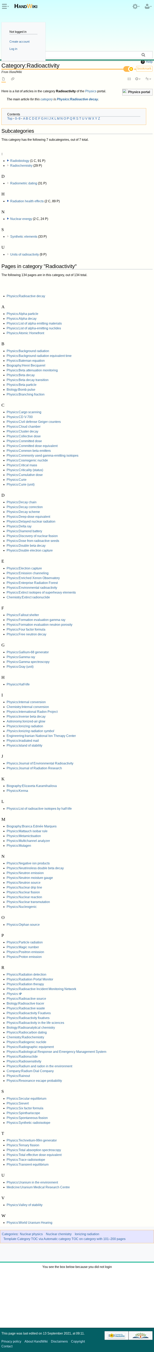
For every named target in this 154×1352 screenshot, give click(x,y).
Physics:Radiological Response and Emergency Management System (56, 1051)
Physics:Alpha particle (22, 313)
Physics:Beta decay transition (28, 380)
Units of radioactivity (24, 254)
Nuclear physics (31, 1234)
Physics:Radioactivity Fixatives (29, 1013)
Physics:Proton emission (24, 957)
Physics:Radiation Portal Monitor (30, 979)
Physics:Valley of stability (25, 1205)
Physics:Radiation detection (26, 974)
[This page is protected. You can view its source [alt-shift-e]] (129, 79)
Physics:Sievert (18, 1103)
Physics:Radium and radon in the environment (39, 1066)
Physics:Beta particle (21, 384)
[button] (137, 92)
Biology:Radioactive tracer (25, 1003)
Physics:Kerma (17, 790)
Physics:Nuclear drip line (24, 887)
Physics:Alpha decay (21, 318)
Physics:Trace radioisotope (26, 1159)
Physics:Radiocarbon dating (27, 1032)
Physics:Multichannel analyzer (28, 840)
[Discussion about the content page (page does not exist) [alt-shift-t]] (13, 79)
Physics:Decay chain (21, 502)
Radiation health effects (27, 201)
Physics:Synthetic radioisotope (28, 1122)
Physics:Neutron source (24, 882)
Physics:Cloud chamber (24, 426)
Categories (9, 1234)
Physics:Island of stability (24, 745)
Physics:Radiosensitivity (24, 1061)
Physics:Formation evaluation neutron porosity (39, 624)
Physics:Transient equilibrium (28, 1164)
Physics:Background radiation (28, 351)
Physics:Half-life (18, 684)
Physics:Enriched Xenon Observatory (33, 578)
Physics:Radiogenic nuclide (26, 1042)
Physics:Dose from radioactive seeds (33, 540)
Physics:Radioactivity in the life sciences (35, 1022)
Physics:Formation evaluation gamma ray (36, 620)
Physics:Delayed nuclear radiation (31, 521)
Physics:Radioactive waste (26, 1008)
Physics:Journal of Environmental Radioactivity (40, 763)
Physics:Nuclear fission (23, 892)
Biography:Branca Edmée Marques (32, 826)
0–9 (17, 118)
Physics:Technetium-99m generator (32, 1140)
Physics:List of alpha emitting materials (34, 323)
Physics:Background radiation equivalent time (39, 356)
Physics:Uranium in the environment (32, 1182)
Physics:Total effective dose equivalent (34, 1155)
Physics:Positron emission (25, 952)
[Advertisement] (77, 1297)
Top (9, 118)
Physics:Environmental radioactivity (32, 587)
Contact (6, 1346)
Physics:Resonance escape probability (34, 1080)
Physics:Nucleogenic (22, 906)
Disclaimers (59, 1341)
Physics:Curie (16, 479)
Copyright (78, 1341)
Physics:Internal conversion (26, 702)
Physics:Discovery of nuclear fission (32, 536)
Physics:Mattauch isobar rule (27, 831)
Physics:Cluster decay (22, 431)
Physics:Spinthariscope (23, 1113)
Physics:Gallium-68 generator (28, 652)
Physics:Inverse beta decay (26, 716)
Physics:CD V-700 (20, 417)
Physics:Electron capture (24, 568)
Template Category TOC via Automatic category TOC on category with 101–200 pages (64, 1239)
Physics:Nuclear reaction (24, 897)
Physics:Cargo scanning (24, 412)
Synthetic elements (23, 236)
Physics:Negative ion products (28, 863)
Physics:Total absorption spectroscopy (34, 1150)
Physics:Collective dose (24, 436)
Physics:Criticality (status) (25, 470)
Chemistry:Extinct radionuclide (28, 597)
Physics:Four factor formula (26, 629)
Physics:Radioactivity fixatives (28, 1018)
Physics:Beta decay (21, 375)
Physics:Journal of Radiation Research (34, 768)
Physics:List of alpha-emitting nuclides (34, 328)
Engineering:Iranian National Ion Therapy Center (41, 736)
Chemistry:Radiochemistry (25, 1037)
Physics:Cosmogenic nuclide (27, 460)
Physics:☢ (14, 994)
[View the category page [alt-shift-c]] (3, 79)
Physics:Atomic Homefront (25, 333)
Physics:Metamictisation (24, 836)
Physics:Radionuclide (22, 1056)
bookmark (144, 68)
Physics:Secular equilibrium (26, 1098)
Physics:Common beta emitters (29, 450)
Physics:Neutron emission (25, 873)
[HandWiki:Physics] (125, 91)
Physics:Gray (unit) (20, 666)
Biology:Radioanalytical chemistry (31, 1027)
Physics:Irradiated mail (23, 740)
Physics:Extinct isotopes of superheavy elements (41, 592)
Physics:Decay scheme (23, 512)
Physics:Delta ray (19, 526)
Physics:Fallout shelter (23, 615)
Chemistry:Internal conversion (28, 707)
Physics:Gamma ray (21, 657)
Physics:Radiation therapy (25, 984)
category (47, 99)
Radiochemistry (21, 165)
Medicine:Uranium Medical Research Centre (38, 1187)
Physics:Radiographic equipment (30, 1047)
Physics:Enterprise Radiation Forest (32, 583)
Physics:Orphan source (23, 924)
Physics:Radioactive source (26, 998)
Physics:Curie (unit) (20, 484)
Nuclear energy (21, 219)
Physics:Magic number (23, 947)
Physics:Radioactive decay (77, 99)
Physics (90, 91)
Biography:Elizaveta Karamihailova (32, 786)
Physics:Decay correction (25, 507)
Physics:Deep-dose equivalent (28, 516)
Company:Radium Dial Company (30, 1071)
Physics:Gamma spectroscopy (28, 662)
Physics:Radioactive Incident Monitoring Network (41, 989)
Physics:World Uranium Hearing (29, 1222)
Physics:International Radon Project (32, 711)
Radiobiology (19, 160)
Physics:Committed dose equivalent (32, 446)
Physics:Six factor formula (25, 1108)
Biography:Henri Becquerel (26, 365)
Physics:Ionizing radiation (25, 726)
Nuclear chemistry (59, 1234)
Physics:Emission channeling (28, 573)
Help (149, 62)
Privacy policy (11, 1341)
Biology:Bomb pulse (21, 389)
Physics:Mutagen (19, 845)
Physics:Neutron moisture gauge (30, 877)
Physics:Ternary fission (23, 1145)
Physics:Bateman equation (26, 360)
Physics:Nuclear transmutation (28, 902)
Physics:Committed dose (24, 441)
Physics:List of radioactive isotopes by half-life (39, 808)
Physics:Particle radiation (25, 942)
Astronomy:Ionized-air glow (26, 721)
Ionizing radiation (87, 1234)
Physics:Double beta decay (26, 545)
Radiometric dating (23, 183)
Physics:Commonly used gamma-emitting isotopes (42, 455)
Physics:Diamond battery (24, 531)
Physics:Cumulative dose (25, 475)
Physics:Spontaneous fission (27, 1118)
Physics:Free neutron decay (26, 634)
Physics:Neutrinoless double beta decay (35, 868)
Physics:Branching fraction (26, 394)
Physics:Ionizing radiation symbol (30, 731)
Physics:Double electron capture (30, 550)
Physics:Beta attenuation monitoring (32, 370)
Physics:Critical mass (22, 465)
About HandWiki (36, 1341)
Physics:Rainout (18, 1076)
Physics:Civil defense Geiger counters (34, 421)
